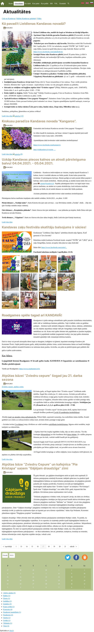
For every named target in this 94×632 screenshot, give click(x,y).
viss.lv (11, 631)
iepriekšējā (8, 546)
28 (20, 570)
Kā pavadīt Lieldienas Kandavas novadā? (34, 24)
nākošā (72, 546)
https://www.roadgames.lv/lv (29, 369)
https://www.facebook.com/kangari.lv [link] (47, 145)
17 (84, 577)
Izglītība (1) (7, 601)
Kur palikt (44, 3)
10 (84, 573)
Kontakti (62, 3)
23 (71, 580)
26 (20, 584)
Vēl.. (56, 3)
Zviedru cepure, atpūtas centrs (13, 387)
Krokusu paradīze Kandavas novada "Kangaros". (39, 121)
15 (32, 546)
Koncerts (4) (7, 609)
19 (54, 546)
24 (84, 580)
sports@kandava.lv (47, 184)
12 (20, 577)
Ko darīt (28, 3)
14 (27, 546)
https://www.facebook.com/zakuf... (54, 247)
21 (65, 546)
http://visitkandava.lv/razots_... (44, 150)
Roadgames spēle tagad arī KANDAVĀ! (32, 315)
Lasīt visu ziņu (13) (12, 116)
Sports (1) (6, 618)
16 (38, 546)
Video (39, 19)
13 (21, 546)
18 (49, 546)
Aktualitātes (18, 3)
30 (46, 570)
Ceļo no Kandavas (8, 19)
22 (59, 580)
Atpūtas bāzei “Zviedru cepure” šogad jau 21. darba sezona (42, 378)
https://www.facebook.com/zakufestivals (48, 52)
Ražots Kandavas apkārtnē (26, 19)
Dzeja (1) (6, 598)
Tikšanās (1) (7, 623)
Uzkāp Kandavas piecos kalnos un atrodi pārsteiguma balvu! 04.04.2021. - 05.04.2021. (44, 161)
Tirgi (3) (6, 626)
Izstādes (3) (7, 604)
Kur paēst (35, 3)
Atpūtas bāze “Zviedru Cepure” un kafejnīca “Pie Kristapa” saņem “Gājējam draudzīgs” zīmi (40, 466)
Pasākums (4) (8, 615)
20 (60, 546)
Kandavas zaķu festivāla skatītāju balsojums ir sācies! (44, 227)
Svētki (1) (6, 620)
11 (7, 577)
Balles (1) (6, 596)
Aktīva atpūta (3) (9, 593)
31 (84, 584)
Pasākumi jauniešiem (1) (12, 612)
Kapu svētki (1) (8, 607)
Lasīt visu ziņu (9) (12, 154)
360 (51, 3)
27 (7, 570)
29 (33, 570)
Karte (11, 3)
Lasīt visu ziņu (7, 222)
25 (7, 584)
